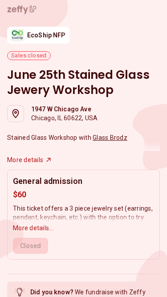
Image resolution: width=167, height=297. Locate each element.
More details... (33, 228)
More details (25, 159)
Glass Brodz (110, 137)
